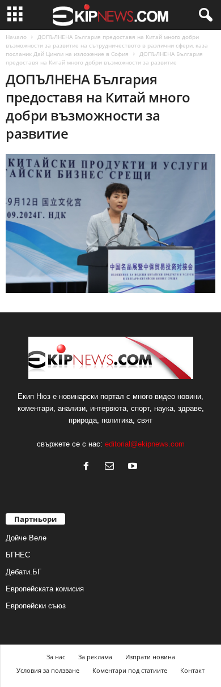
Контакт (192, 670)
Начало (16, 37)
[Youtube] (134, 467)
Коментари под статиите (129, 670)
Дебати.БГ (23, 572)
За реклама (95, 656)
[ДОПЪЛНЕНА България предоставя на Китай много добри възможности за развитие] (110, 223)
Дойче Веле (26, 538)
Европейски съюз (36, 606)
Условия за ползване (47, 670)
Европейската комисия (45, 589)
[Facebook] (88, 467)
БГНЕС (18, 555)
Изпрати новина (150, 656)
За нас (55, 656)
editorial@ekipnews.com (145, 444)
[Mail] (112, 467)
